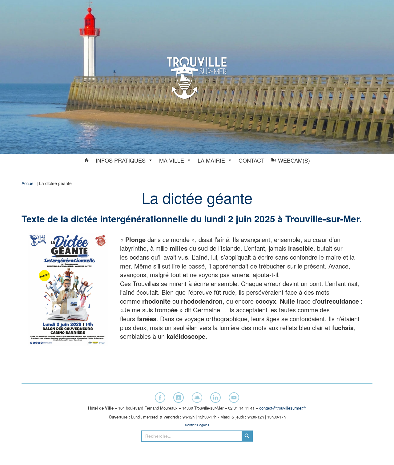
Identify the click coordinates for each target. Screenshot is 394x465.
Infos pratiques (121, 160)
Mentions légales (197, 425)
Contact (251, 160)
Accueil (28, 183)
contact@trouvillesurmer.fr (282, 408)
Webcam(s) (294, 160)
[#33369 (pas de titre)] (87, 160)
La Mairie (211, 160)
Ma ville (171, 160)
